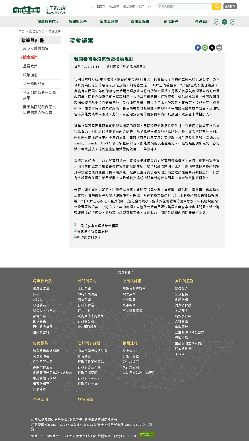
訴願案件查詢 (43, 367)
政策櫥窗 (30, 75)
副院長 (38, 299)
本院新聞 (84, 289)
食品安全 (181, 310)
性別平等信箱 (43, 362)
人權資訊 (181, 321)
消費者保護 (183, 305)
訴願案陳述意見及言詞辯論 (52, 373)
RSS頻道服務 (87, 327)
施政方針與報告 (36, 48)
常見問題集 (128, 6)
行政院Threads (88, 383)
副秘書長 (39, 321)
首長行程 (84, 310)
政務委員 (39, 305)
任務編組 (40, 400)
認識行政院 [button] (47, 22)
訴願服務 (181, 299)
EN (149, 6)
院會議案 (54, 31)
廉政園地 (181, 327)
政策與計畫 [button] (109, 22)
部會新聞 (84, 299)
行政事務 (181, 338)
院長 (36, 294)
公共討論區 (131, 362)
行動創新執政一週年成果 (39, 95)
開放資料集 (183, 349)
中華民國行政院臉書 (92, 351)
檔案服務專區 (43, 383)
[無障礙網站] (147, 435)
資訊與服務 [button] (140, 22)
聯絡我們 (76, 420)
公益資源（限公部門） (191, 332)
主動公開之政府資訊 (190, 343)
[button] (216, 22)
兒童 (141, 6)
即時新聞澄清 (88, 294)
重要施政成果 (34, 84)
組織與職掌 (41, 289)
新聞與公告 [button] (78, 22)
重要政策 (30, 66)
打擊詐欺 (39, 389)
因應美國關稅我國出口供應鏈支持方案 (39, 109)
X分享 (212, 47)
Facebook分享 (198, 47)
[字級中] (224, 22)
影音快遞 (84, 356)
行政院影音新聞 (89, 367)
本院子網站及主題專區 (139, 373)
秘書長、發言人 (44, 310)
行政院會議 (86, 305)
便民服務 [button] (171, 22)
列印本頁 (219, 47)
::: (92, 6)
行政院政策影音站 (91, 362)
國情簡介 (181, 289)
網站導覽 (114, 6)
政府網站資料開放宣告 (101, 420)
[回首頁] (39, 9)
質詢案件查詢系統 (91, 316)
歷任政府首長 (43, 327)
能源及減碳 (183, 316)
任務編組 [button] (202, 22)
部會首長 (39, 316)
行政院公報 (86, 321)
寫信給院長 (41, 356)
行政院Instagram (90, 378)
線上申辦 (129, 351)
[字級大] (232, 22)
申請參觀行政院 (44, 378)
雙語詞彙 (85, 400)
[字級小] (216, 22)
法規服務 (181, 294)
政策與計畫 (37, 31)
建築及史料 (41, 332)
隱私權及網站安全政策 (51, 420)
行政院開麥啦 (88, 373)
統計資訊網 (131, 367)
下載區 (180, 354)
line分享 (205, 47)
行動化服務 (131, 356)
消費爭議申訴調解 (46, 351)
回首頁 (101, 6)
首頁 (22, 31)
